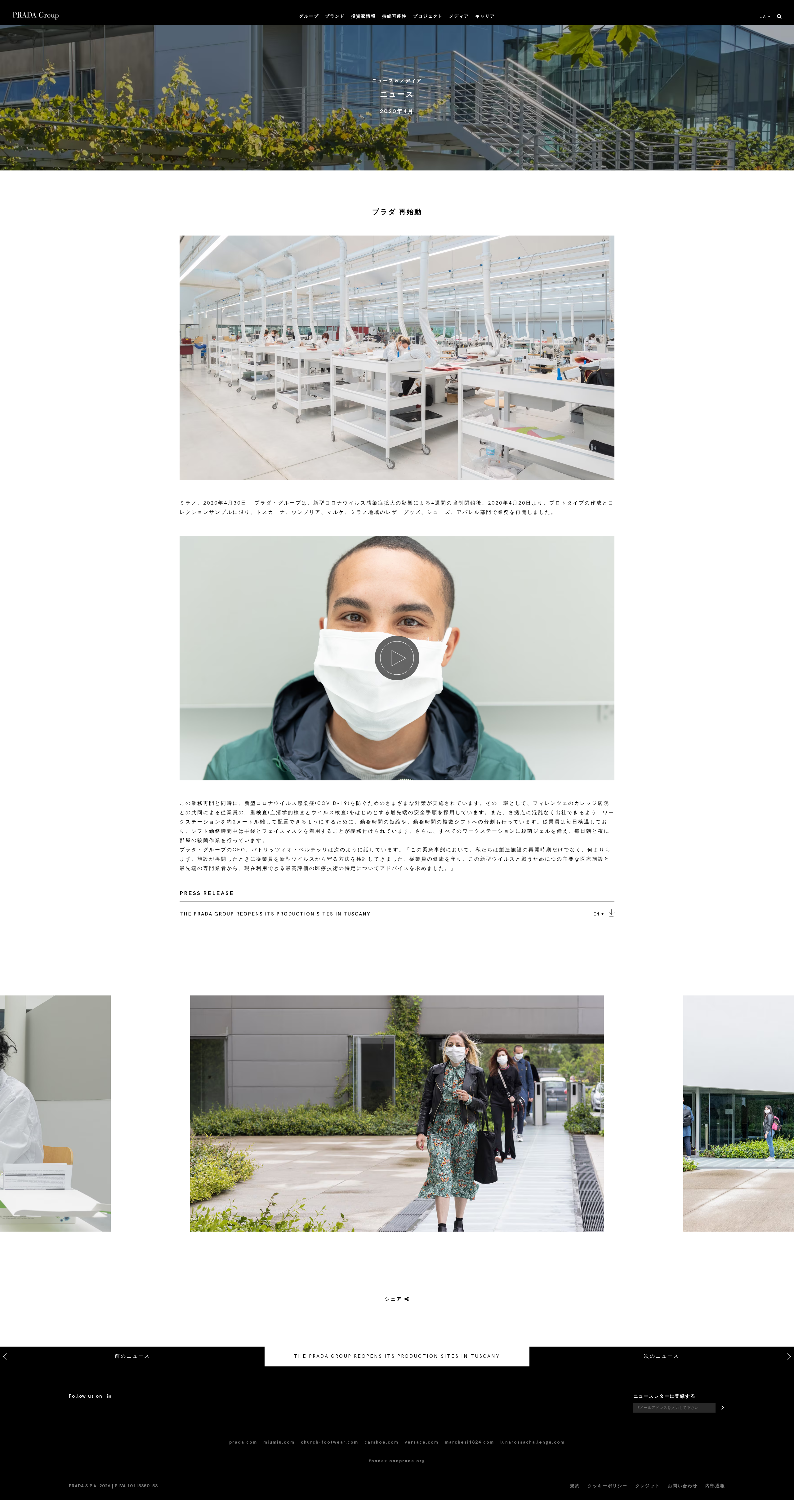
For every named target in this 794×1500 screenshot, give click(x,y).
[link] (390, 1299)
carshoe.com (381, 1442)
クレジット (647, 1486)
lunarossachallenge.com (532, 1442)
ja (763, 16)
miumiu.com (279, 1442)
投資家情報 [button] (363, 16)
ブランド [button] (335, 16)
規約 (575, 1486)
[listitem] (397, 1116)
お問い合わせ (683, 1486)
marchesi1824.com (469, 1442)
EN (597, 914)
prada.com (243, 1442)
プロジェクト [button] (428, 16)
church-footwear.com (329, 1442)
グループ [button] (309, 16)
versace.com (422, 1442)
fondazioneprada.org (397, 1460)
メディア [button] (459, 16)
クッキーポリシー (607, 1486)
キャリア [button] (485, 16)
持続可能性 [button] (394, 16)
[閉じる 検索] (779, 16)
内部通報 (715, 1486)
